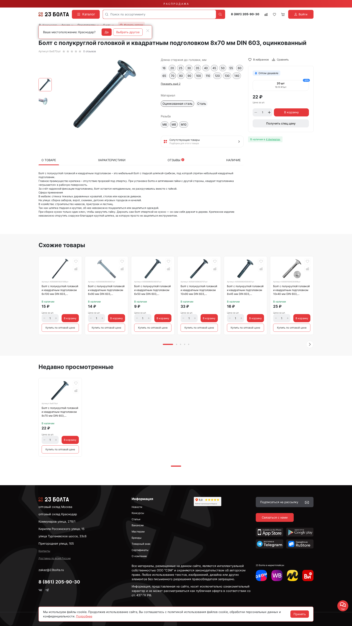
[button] (310, 344)
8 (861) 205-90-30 (245, 14)
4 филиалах (273, 139)
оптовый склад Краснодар (57, 514)
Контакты (44, 550)
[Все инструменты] (308, 575)
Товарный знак (141, 543)
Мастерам (138, 531)
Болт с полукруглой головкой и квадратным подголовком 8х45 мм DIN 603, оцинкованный (245, 291)
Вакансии (138, 525)
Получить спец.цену (281, 123)
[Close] (148, 30)
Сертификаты (140, 550)
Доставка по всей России (54, 558)
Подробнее (84, 616)
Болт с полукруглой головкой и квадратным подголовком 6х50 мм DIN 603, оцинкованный (152, 291)
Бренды (137, 537)
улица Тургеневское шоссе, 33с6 (62, 536)
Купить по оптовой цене (60, 327)
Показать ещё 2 (170, 83)
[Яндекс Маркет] (292, 575)
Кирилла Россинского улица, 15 (61, 529)
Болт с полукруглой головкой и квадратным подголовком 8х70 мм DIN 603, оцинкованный (60, 412)
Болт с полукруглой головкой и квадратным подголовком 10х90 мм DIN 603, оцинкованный (199, 291)
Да (107, 32)
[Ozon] (261, 575)
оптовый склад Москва (55, 507)
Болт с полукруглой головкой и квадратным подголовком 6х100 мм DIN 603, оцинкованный (60, 291)
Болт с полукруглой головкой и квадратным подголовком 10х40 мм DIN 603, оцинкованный (291, 291)
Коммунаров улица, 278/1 (56, 521)
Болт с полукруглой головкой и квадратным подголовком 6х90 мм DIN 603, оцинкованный (106, 291)
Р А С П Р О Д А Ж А (176, 3)
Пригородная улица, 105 (56, 543)
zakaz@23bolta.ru (51, 570)
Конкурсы (138, 513)
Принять (300, 614)
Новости (137, 506)
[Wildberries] (277, 575)
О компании (139, 556)
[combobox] (159, 14)
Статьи (136, 519)
